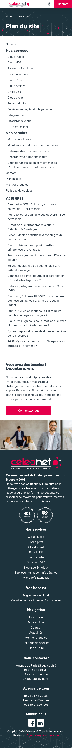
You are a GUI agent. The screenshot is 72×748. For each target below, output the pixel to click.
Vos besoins (16, 133)
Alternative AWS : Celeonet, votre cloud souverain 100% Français (33, 207)
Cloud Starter (16, 86)
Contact (11, 173)
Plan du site (13, 179)
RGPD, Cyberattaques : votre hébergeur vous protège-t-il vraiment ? (36, 343)
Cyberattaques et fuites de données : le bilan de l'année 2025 (37, 333)
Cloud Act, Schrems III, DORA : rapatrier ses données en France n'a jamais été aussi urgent (36, 300)
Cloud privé (36, 542)
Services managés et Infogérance (30, 109)
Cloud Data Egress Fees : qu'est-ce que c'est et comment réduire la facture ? (37, 323)
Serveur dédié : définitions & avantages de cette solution (35, 237)
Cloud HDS (14, 62)
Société (11, 44)
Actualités (15, 198)
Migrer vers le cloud (20, 139)
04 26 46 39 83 (37, 695)
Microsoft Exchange (36, 577)
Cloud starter (36, 557)
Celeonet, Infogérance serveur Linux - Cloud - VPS (36, 288)
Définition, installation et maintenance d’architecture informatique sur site (32, 165)
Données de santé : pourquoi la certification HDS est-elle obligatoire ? (36, 278)
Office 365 (14, 92)
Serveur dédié (17, 103)
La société (36, 617)
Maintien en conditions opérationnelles (33, 145)
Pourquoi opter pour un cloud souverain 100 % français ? (36, 217)
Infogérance (16, 115)
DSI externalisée (18, 127)
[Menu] (4, 4)
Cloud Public (16, 56)
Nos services (17, 50)
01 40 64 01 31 (37, 670)
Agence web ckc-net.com (43, 735)
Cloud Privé (15, 80)
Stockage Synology (20, 68)
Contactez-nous (28, 410)
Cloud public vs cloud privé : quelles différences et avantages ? (31, 247)
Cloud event (15, 97)
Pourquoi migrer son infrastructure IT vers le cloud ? (37, 257)
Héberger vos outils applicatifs (28, 157)
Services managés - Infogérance (36, 572)
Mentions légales (17, 184)
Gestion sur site (18, 74)
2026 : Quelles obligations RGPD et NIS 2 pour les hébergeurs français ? (34, 313)
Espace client (36, 622)
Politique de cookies (19, 190)
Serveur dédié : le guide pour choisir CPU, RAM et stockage (34, 268)
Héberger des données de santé (28, 151)
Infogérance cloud (20, 121)
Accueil (9, 17)
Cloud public (36, 536)
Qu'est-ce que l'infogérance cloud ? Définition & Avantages (31, 227)
